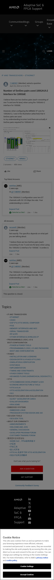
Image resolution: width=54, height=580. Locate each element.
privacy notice (42, 558)
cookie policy (11, 560)
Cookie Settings (27, 566)
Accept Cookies (27, 575)
